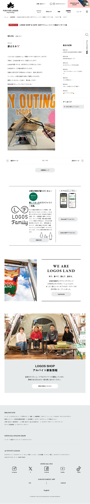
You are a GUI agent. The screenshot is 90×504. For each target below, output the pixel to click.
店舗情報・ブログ (69, 11)
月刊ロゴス (49, 11)
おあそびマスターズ (9, 457)
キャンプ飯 (49, 454)
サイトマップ (58, 422)
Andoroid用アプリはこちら (67, 233)
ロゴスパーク (17, 454)
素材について (8, 419)
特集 (59, 11)
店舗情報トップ (45, 170)
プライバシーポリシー (23, 424)
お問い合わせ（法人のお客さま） (30, 422)
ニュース (78, 11)
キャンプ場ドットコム (30, 454)
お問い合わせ (40, 4)
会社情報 (30, 419)
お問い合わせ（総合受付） (11, 422)
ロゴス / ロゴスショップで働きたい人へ (46, 419)
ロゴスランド (8, 454)
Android (63, 483)
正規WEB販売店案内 (19, 419)
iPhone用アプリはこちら (68, 219)
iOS (30, 483)
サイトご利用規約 (9, 424)
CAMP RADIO (21, 457)
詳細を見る (39, 240)
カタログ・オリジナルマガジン (62, 416)
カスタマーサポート (47, 422)
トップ (6, 416)
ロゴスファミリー (27, 439)
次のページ (75, 160)
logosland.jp (61, 294)
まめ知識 (40, 454)
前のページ (14, 160)
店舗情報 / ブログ (40, 416)
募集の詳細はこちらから (45, 386)
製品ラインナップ (15, 439)
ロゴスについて (39, 11)
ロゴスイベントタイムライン (62, 454)
